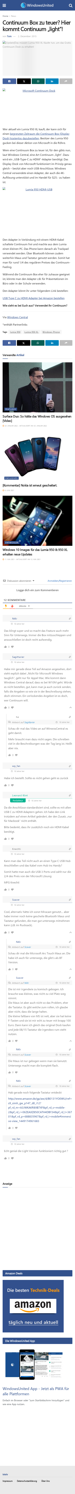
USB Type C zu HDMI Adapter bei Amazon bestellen (34, 298)
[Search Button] (70, 5)
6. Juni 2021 (9, 490)
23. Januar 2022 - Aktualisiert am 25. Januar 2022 (25, 425)
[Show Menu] (4, 5)
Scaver (27, 946)
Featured (10, 409)
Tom (9, 36)
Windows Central (17, 317)
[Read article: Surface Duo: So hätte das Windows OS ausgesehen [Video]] (37, 387)
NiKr (26, 982)
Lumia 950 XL (31, 331)
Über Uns (45, 1480)
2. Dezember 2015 (27, 36)
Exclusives (11, 478)
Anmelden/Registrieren (59, 580)
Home (5, 16)
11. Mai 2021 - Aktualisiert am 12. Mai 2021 (22, 559)
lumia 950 (15, 331)
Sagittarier (29, 722)
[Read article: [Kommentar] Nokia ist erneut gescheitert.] (37, 456)
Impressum (8, 1480)
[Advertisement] (37, 1228)
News (13, 16)
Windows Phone (51, 331)
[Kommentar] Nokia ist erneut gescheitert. (30, 485)
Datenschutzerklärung (27, 1480)
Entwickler (11, 542)
